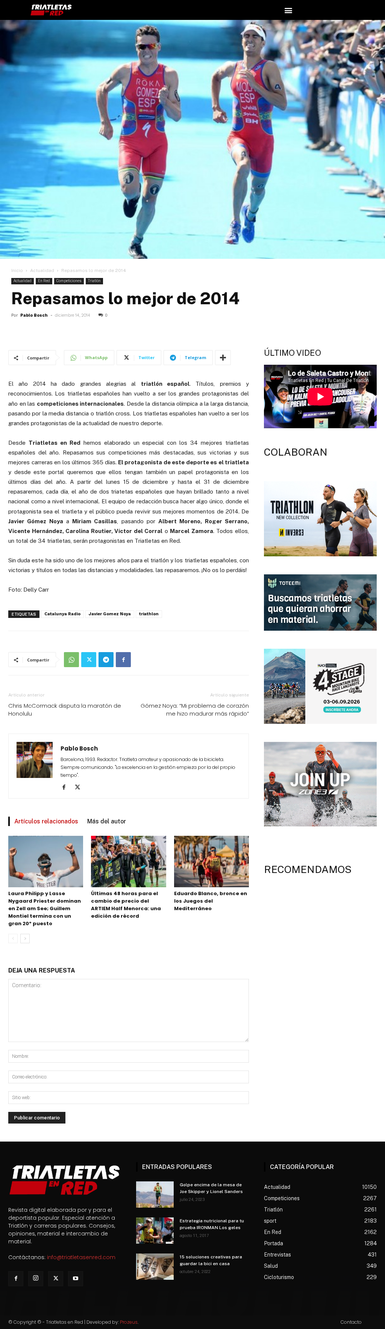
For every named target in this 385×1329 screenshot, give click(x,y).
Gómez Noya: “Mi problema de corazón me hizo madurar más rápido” (195, 709)
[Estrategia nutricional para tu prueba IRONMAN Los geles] (155, 1230)
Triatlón (94, 281)
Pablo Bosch (34, 315)
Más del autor (106, 821)
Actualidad (42, 270)
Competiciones (69, 281)
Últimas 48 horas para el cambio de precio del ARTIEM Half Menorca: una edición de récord (126, 905)
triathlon (149, 614)
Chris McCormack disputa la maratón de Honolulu (64, 709)
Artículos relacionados (46, 821)
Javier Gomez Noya (110, 614)
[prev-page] (13, 938)
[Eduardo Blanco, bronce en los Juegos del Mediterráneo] (211, 861)
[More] (223, 357)
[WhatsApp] (71, 659)
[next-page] (25, 938)
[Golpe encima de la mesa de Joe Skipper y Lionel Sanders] (155, 1194)
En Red (44, 281)
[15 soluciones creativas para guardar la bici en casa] (155, 1266)
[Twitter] (88, 659)
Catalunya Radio (62, 614)
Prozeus (129, 1322)
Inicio (17, 270)
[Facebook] (123, 659)
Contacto (351, 1322)
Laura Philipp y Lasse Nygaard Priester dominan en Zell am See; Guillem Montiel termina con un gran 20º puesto (44, 908)
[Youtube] (75, 1278)
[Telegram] (106, 659)
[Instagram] (35, 1278)
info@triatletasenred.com (81, 1257)
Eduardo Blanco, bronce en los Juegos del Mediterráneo (210, 901)
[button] (288, 10)
